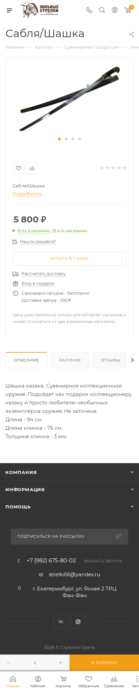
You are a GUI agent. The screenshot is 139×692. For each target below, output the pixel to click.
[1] (69, 100)
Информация (25, 489)
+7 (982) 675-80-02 (51, 560)
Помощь (18, 506)
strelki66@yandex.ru (74, 574)
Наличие (70, 360)
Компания (21, 472)
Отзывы (110, 360)
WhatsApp (78, 621)
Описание (26, 360)
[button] (59, 139)
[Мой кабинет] (115, 10)
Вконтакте (61, 621)
